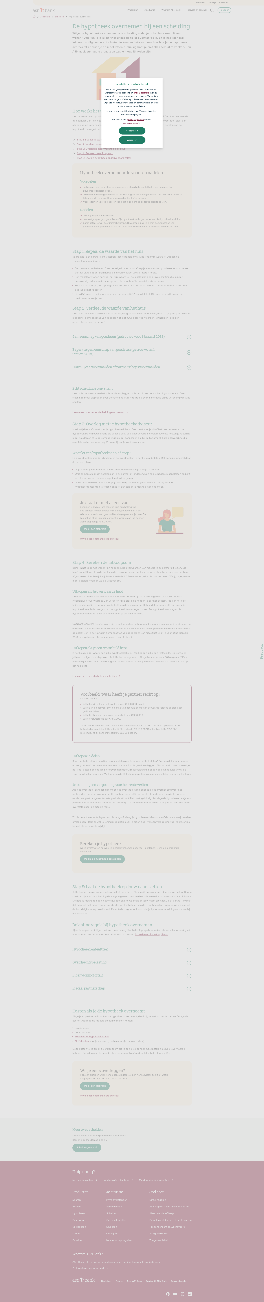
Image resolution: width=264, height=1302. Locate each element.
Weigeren (132, 140)
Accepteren (132, 130)
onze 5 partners (141, 93)
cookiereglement (131, 123)
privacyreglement (135, 119)
